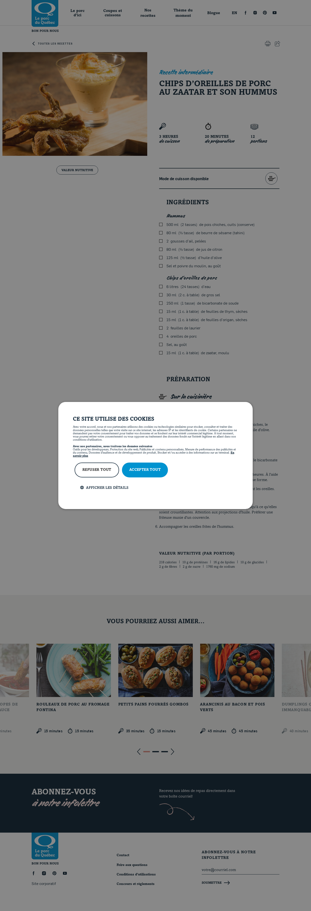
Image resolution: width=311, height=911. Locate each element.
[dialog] (155, 455)
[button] (159, 488)
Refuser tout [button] (96, 470)
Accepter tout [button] (145, 470)
